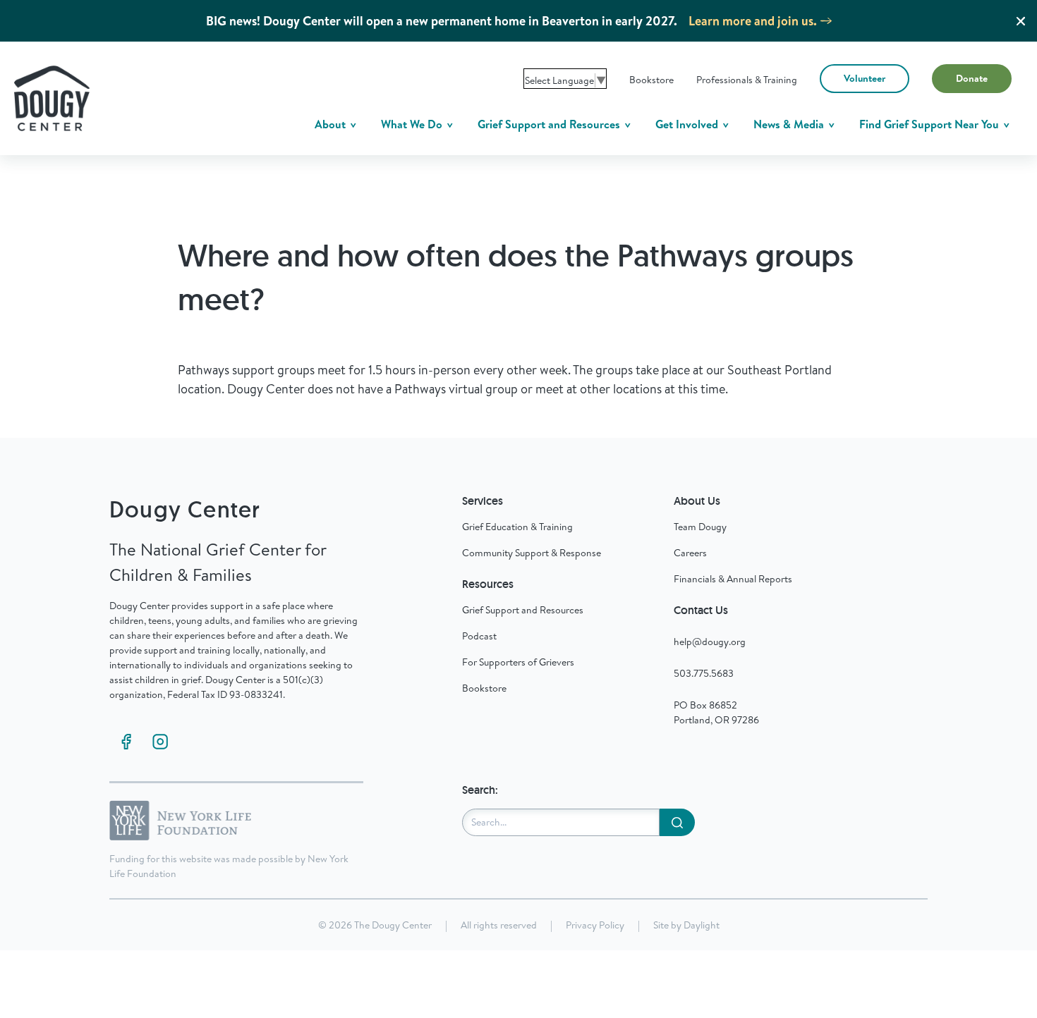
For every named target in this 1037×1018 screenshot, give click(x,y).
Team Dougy (700, 527)
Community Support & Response (531, 553)
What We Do (413, 124)
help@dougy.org (710, 641)
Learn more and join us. (753, 21)
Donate (972, 78)
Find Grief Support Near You (930, 124)
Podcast (479, 636)
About (331, 124)
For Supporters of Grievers (518, 662)
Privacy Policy (595, 925)
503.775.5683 (704, 673)
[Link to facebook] (126, 741)
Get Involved (688, 124)
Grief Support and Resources (550, 124)
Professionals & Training (746, 80)
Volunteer (864, 78)
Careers (690, 553)
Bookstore (651, 80)
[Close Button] (1021, 21)
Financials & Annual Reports (733, 579)
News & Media (790, 124)
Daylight (702, 925)
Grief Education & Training (517, 527)
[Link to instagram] (160, 741)
